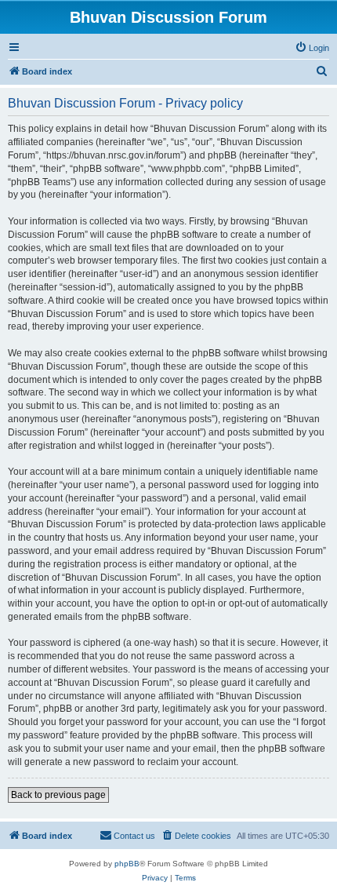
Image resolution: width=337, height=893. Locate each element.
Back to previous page (58, 794)
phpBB (127, 863)
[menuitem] (312, 47)
